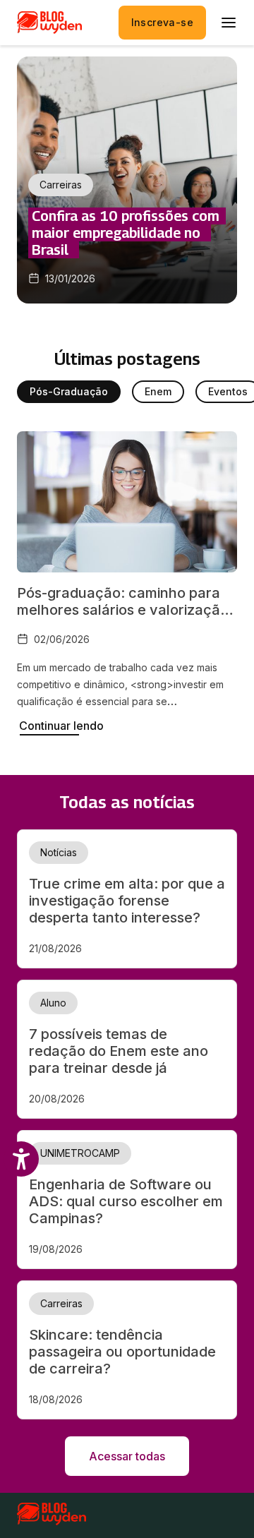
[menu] (228, 22)
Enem (158, 391)
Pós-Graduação (69, 391)
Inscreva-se (162, 22)
